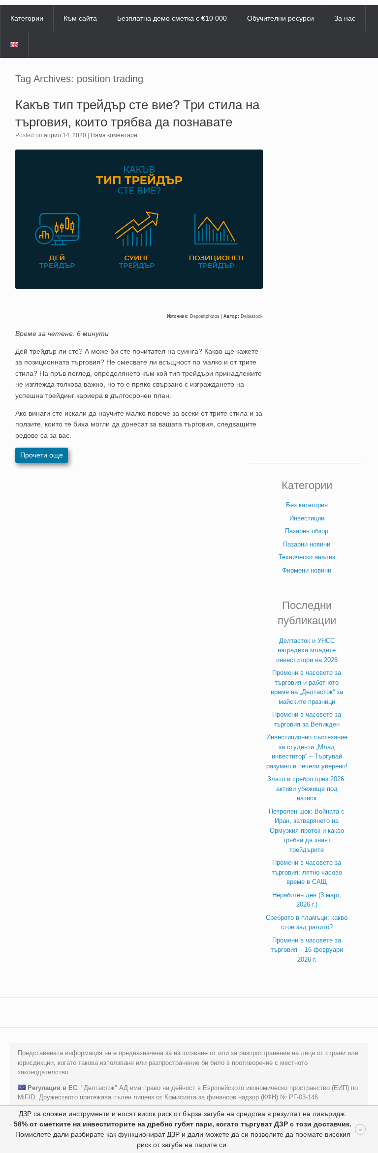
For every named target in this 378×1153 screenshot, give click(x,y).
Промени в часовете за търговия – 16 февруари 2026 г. (307, 950)
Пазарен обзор (306, 531)
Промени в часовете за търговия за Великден (306, 719)
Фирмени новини (306, 570)
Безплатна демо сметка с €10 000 (172, 18)
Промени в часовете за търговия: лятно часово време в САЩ (307, 872)
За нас (344, 18)
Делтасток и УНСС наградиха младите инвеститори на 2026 (307, 650)
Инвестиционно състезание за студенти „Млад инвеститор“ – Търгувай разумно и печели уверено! (306, 751)
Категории (26, 18)
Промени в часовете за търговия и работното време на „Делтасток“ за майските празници (307, 687)
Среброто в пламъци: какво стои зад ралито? (306, 922)
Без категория (307, 505)
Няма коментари (114, 135)
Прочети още (41, 455)
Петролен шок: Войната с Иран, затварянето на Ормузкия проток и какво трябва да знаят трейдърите (307, 830)
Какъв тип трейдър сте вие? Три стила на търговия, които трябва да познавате (137, 113)
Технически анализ (307, 557)
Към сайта (80, 18)
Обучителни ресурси (280, 18)
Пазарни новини (306, 544)
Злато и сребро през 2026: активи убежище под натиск (306, 788)
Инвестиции (306, 518)
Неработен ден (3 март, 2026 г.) (307, 900)
